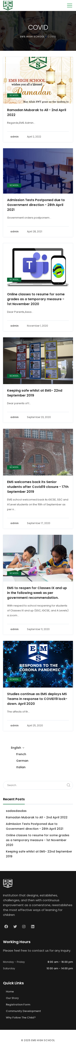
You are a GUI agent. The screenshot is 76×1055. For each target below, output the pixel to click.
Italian (21, 767)
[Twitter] (15, 926)
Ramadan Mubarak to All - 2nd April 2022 (36, 112)
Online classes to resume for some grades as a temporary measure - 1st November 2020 (36, 299)
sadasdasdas (16, 811)
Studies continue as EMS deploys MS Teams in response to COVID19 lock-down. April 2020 (37, 699)
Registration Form (18, 1004)
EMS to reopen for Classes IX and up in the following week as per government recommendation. (37, 593)
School (14, 95)
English (16, 748)
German (22, 761)
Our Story (12, 998)
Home (10, 991)
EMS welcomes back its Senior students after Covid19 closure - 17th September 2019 (38, 487)
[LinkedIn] (33, 926)
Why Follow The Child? (21, 1017)
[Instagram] (24, 926)
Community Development (23, 1011)
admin (14, 136)
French (21, 754)
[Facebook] (6, 926)
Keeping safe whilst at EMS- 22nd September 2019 (34, 393)
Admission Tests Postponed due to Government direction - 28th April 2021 (36, 205)
